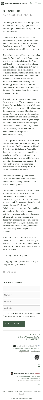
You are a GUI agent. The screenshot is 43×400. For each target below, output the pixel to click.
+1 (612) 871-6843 (24, 351)
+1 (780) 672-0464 (24, 378)
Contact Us (21, 394)
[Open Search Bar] (31, 3)
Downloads (10, 391)
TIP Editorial (10, 272)
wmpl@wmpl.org (35, 351)
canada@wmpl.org (35, 378)
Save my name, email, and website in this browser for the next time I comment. (22, 315)
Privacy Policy (18, 391)
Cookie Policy (37, 391)
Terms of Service (28, 391)
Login (4, 391)
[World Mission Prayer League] (14, 3)
